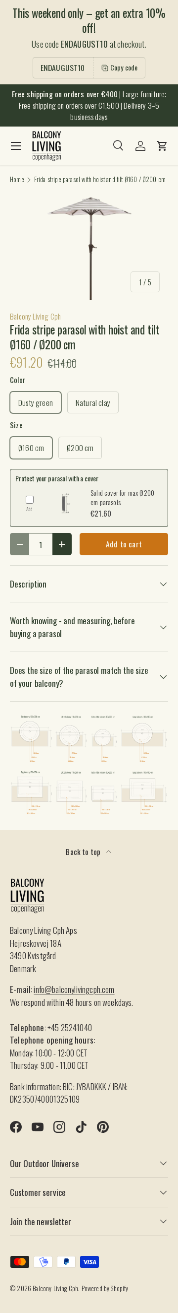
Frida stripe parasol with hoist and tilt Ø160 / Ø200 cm (100, 180)
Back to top (84, 851)
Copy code (124, 67)
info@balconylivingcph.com (74, 989)
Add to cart (124, 544)
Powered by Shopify (105, 1288)
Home (17, 180)
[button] (162, 146)
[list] (89, 247)
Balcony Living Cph (35, 316)
